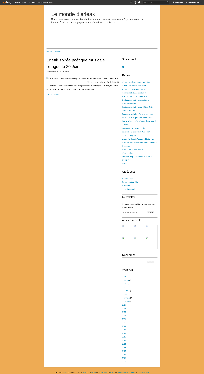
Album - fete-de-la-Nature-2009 (134, 85)
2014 (124, 344)
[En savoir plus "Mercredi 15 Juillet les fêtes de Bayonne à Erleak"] (128, 231)
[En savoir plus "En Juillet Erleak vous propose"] (140, 231)
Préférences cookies (143, 372)
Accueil (49, 51)
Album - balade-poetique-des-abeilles (136, 82)
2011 (124, 354)
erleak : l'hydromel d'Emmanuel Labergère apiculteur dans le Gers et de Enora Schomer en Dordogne (139, 142)
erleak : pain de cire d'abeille (132, 149)
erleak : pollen (127, 153)
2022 (124, 315)
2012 (124, 351)
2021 (124, 319)
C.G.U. (112, 372)
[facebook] (131, 2)
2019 (124, 326)
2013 (124, 347)
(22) (128, 178)
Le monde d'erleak (73, 14)
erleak (65, 372)
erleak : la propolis (129, 135)
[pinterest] (138, 2)
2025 (124, 305)
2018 (124, 329)
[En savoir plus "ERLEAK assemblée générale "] (151, 243)
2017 (124, 333)
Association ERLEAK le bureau (134, 92)
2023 (124, 312)
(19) (130, 182)
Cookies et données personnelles (126, 372)
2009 (124, 361)
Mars (126, 294)
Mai (125, 287)
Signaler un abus (103, 372)
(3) (126, 185)
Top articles (86, 372)
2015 (124, 340)
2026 (124, 276)
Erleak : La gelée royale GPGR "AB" (136, 131)
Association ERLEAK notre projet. (135, 96)
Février (127, 297)
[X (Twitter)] (134, 2)
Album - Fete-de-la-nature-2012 (134, 89)
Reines (124, 163)
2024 (124, 308)
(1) (128, 189)
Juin (126, 283)
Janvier (127, 301)
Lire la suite (53, 94)
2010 (124, 358)
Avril (126, 290)
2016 (124, 336)
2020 (124, 322)
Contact (57, 51)
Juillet (126, 280)
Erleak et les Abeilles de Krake (133, 128)
